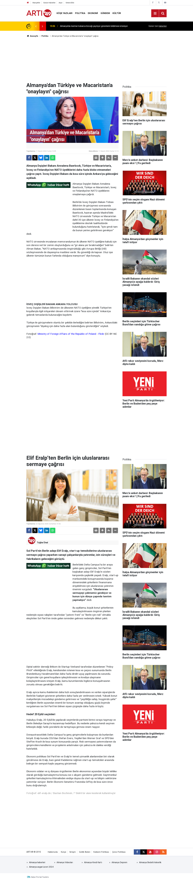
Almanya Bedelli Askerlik (150, 862)
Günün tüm (157, 26)
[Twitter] (35, 157)
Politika (80, 13)
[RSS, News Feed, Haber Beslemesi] (163, 852)
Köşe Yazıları (64, 13)
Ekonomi (93, 13)
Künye (63, 852)
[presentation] (36, 26)
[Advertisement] (96, 59)
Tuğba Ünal (42, 542)
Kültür (117, 13)
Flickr (101, 333)
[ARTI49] (38, 13)
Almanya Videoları (65, 862)
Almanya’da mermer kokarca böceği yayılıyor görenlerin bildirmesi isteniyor (94, 26)
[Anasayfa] (27, 3)
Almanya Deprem (119, 862)
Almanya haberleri (37, 862)
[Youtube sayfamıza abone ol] (150, 852)
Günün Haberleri (49, 3)
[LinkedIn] (46, 157)
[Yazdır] (96, 157)
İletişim (72, 852)
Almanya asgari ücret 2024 (41, 867)
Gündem (105, 13)
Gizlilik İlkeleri (84, 852)
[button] (102, 157)
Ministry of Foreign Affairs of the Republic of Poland (67, 333)
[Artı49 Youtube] (165, 2)
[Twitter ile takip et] (143, 852)
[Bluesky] (40, 157)
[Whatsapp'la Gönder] (52, 157)
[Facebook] (29, 157)
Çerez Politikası (119, 852)
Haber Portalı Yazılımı (40, 877)
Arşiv (60, 3)
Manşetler (36, 3)
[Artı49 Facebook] (152, 2)
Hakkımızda (53, 852)
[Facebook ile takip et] (137, 852)
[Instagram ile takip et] (156, 852)
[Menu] (155, 13)
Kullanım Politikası (101, 852)
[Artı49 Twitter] (158, 2)
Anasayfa (34, 36)
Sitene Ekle (70, 3)
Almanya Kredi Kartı (93, 862)
